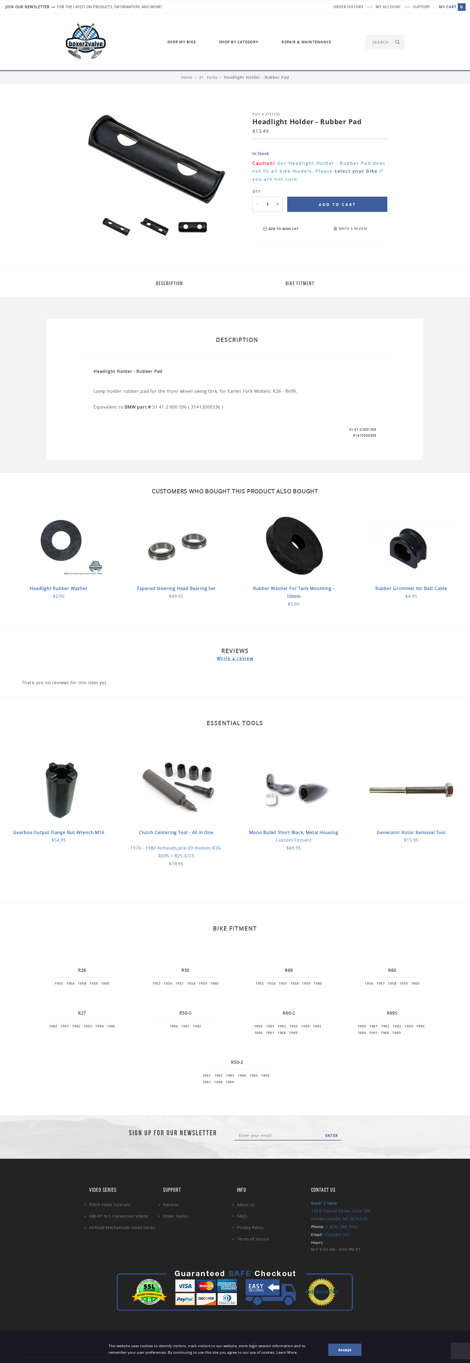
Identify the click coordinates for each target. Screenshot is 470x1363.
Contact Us (336, 1234)
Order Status (175, 1216)
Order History (348, 6)
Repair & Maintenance (306, 41)
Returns (171, 1204)
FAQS (242, 1216)
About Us (246, 1204)
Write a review (235, 658)
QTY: (256, 191)
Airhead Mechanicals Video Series (122, 1227)
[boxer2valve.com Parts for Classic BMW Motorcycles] (85, 41)
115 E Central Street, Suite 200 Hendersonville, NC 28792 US (340, 1210)
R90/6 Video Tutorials (110, 1204)
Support (421, 6)
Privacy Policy (250, 1227)
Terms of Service (253, 1239)
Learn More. (287, 1352)
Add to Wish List (283, 229)
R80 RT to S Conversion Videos (118, 1216)
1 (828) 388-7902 (342, 1226)
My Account (388, 6)
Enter (331, 1135)
